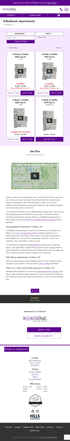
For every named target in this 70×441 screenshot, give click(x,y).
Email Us (35, 377)
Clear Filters (20, 42)
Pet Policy (50, 427)
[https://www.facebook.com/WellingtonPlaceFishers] (33, 291)
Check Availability (43, 336)
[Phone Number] (61, 9)
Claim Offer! (51, 2)
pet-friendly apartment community (48, 271)
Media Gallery (40, 427)
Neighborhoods (28, 427)
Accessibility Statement (51, 437)
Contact (11, 15)
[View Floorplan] (20, 71)
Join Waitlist (49, 139)
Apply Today (27, 93)
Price (49, 34)
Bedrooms (20, 34)
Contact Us (59, 427)
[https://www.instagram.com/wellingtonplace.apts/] (37, 291)
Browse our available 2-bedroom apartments (41, 220)
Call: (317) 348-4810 (35, 372)
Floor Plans (35, 15)
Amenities (18, 427)
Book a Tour (13, 93)
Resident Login (34, 431)
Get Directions (35, 365)
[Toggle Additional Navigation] (65, 9)
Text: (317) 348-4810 (35, 379)
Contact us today (43, 263)
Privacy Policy (42, 437)
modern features (34, 245)
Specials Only (42, 37)
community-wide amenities (28, 233)
